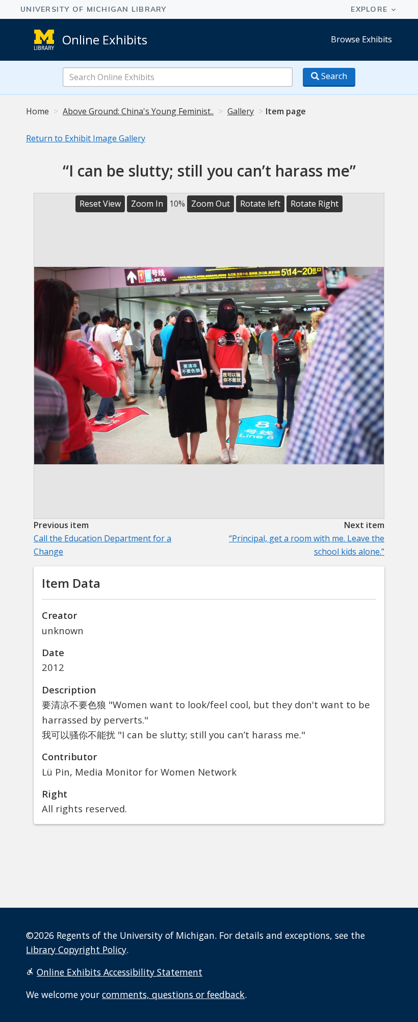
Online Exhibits (104, 39)
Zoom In (147, 203)
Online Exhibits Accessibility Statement (119, 972)
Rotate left (260, 203)
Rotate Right (314, 203)
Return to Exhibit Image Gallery (85, 138)
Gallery (240, 111)
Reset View (100, 203)
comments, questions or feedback (173, 994)
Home (37, 111)
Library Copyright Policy (76, 949)
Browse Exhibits (361, 39)
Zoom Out (210, 203)
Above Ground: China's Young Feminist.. (138, 111)
